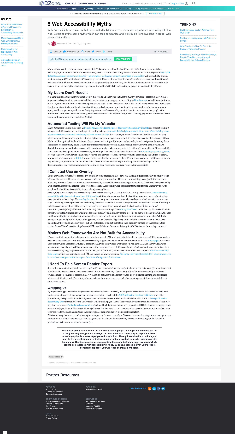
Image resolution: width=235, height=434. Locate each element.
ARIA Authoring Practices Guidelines (136, 295)
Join (181, 3)
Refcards (70, 3)
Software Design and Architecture (110, 8)
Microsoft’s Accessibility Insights (133, 128)
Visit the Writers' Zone (54, 408)
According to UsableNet (132, 76)
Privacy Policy (51, 418)
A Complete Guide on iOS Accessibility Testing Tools (12, 63)
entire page (153, 240)
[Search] (193, 3)
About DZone (51, 389)
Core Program (51, 406)
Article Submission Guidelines (57, 401)
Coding (128, 8)
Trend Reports (87, 3)
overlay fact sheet (87, 199)
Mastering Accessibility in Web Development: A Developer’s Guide (12, 41)
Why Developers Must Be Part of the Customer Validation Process (196, 47)
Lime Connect (140, 100)
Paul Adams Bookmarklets (80, 305)
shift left (79, 158)
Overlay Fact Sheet (127, 209)
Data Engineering (86, 8)
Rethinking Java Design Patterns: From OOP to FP (197, 31)
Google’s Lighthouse (105, 128)
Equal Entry (157, 151)
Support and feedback (54, 391)
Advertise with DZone (94, 389)
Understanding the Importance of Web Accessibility (9, 52)
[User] (186, 3)
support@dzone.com (94, 408)
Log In (174, 3)
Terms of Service (52, 416)
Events (102, 3)
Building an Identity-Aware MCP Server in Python (198, 39)
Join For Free (123, 59)
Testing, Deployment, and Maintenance (150, 8)
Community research (54, 394)
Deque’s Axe (89, 128)
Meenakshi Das (64, 43)
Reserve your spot (155, 13)
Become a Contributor (54, 403)
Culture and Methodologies (66, 8)
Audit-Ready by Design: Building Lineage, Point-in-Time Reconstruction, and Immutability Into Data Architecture (198, 57)
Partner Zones (173, 8)
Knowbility (146, 151)
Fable (166, 151)
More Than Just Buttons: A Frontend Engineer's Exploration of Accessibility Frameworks (12, 28)
